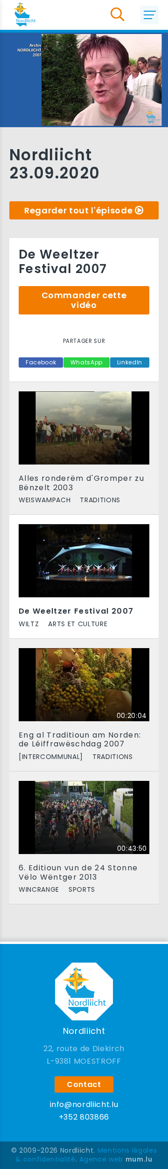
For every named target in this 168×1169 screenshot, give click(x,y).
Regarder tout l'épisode (78, 210)
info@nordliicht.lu (84, 1104)
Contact (84, 1084)
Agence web (101, 1159)
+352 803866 (84, 1117)
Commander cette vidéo (84, 300)
